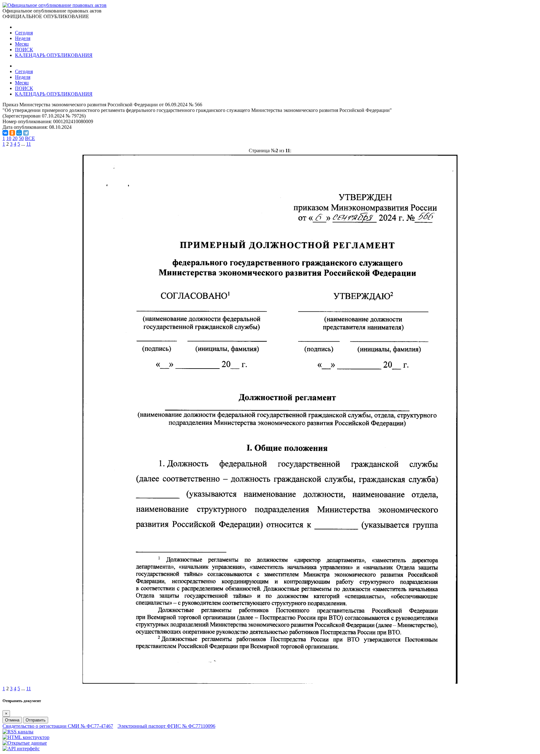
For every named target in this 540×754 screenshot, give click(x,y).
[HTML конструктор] (25, 737)
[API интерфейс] (21, 748)
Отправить (36, 720)
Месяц (22, 44)
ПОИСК (24, 49)
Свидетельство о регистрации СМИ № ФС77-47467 (57, 726)
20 (15, 138)
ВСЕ (30, 138)
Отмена (12, 720)
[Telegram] (26, 133)
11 (28, 144)
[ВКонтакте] (5, 133)
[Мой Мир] (19, 133)
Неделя (22, 38)
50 (21, 138)
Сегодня (24, 32)
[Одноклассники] (12, 133)
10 (8, 138)
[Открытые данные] (24, 743)
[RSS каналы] (17, 731)
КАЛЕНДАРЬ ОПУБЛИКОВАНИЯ (53, 55)
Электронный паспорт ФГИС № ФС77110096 (166, 726)
